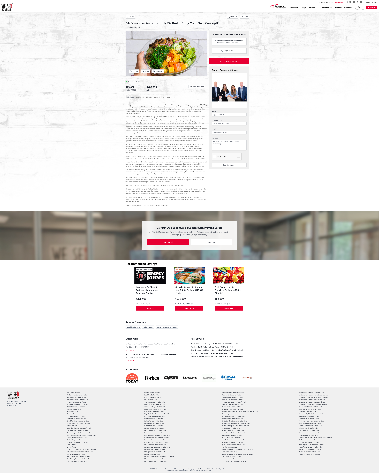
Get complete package (229, 61)
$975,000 (180, 298)
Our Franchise (371, 7)
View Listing (150, 308)
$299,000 (141, 298)
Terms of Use (199, 470)
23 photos (158, 71)
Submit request (229, 165)
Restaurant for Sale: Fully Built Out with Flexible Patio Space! (214, 344)
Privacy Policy (208, 470)
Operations (159, 97)
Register (374, 2)
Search (131, 17)
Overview (130, 97)
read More (130, 350)
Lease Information (144, 97)
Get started (168, 242)
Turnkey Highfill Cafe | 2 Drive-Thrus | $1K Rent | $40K (212, 347)
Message (215, 138)
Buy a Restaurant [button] (309, 8)
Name (214, 111)
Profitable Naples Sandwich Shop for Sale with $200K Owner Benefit (217, 356)
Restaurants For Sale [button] (343, 8)
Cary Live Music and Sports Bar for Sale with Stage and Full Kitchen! (217, 350)
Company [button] (294, 8)
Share (246, 17)
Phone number (217, 120)
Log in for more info (197, 86)
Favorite (234, 17)
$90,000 (219, 298)
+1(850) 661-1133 (230, 51)
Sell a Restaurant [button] (325, 8)
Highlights (170, 97)
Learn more (212, 242)
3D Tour (135, 71)
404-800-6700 (338, 2)
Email (214, 129)
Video (147, 71)
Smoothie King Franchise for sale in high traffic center (212, 353)
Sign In (368, 2)
